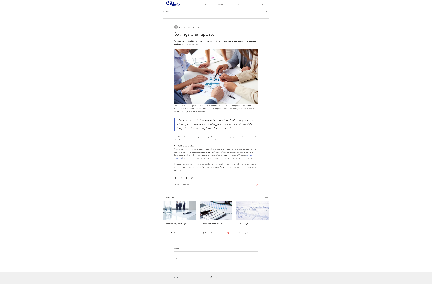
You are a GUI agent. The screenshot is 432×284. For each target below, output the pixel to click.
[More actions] (256, 27)
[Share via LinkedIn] (186, 178)
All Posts (166, 12)
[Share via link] (192, 178)
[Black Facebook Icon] (211, 277)
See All (266, 197)
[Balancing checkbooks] (216, 210)
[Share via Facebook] (175, 178)
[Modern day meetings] (179, 210)
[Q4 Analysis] (252, 210)
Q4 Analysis (244, 223)
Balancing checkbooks (212, 223)
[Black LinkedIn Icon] (216, 277)
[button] (266, 12)
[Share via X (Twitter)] (181, 178)
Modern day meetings (176, 223)
